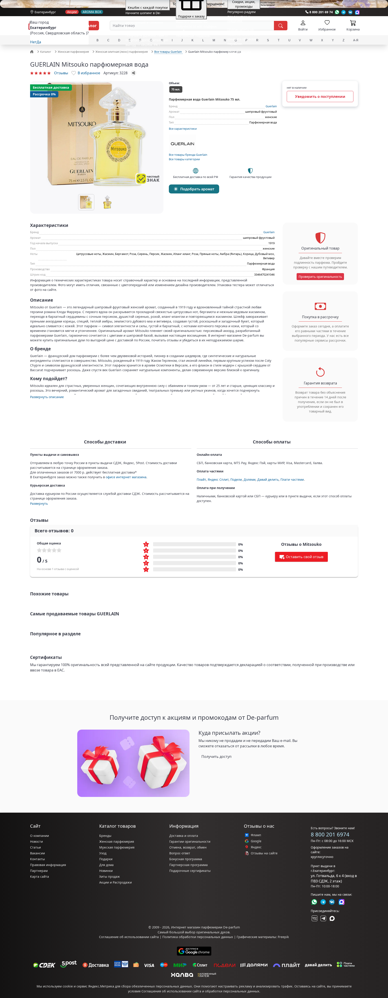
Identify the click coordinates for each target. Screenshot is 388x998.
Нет (33, 41)
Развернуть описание (47, 397)
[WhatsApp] (337, 12)
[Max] (357, 12)
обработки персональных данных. (232, 991)
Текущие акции (239, 52)
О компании (39, 835)
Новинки (106, 871)
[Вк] (350, 12)
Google (256, 841)
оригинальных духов (212, 932)
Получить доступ (216, 756)
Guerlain (271, 106)
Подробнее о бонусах (142, 58)
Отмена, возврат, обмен (188, 847)
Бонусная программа (185, 859)
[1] (32, 72)
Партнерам (39, 871)
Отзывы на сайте (264, 853)
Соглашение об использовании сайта (129, 937)
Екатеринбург (45, 12)
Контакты (37, 859)
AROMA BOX (92, 12)
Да (39, 41)
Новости (36, 841)
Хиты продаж (109, 876)
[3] (40, 72)
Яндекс (256, 847)
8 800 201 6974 (330, 834)
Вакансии (37, 853)
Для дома (106, 865)
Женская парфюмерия (116, 841)
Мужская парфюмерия (116, 847)
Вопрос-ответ (179, 853)
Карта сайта (39, 876)
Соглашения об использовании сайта (171, 991)
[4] (44, 72)
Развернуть (39, 503)
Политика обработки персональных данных (197, 937)
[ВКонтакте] (314, 918)
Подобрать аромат (197, 189)
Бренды (105, 835)
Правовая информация (48, 865)
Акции (72, 12)
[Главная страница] (32, 51)
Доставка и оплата (183, 835)
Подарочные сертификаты (190, 871)
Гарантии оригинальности (189, 841)
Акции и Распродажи (115, 882)
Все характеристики (183, 129)
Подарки (105, 859)
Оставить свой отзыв (304, 556)
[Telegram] (343, 12)
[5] (49, 72)
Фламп (256, 835)
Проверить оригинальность (320, 276)
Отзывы (61, 72)
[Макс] (332, 918)
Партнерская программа (188, 865)
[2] (36, 72)
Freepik (283, 937)
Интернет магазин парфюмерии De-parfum (205, 927)
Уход (102, 853)
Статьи (35, 847)
